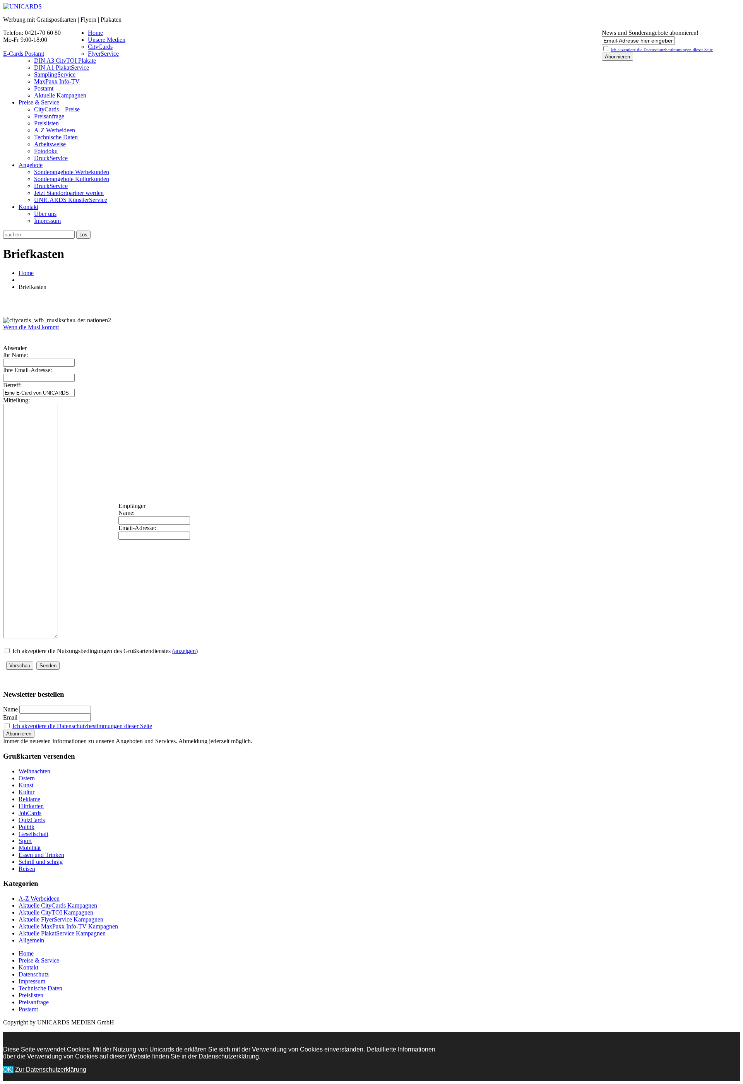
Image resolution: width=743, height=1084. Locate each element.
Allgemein (31, 940)
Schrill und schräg (41, 861)
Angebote (31, 165)
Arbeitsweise (50, 144)
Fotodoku (46, 151)
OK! (8, 1069)
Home (95, 32)
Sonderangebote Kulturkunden (71, 179)
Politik (26, 827)
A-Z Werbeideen (54, 130)
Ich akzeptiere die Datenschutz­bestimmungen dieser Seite (662, 49)
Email (10, 717)
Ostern (27, 778)
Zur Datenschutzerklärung (50, 1069)
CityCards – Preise (57, 109)
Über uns (45, 213)
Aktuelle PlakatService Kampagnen (62, 933)
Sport (25, 841)
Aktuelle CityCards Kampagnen (58, 905)
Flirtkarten (31, 806)
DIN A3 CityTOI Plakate (65, 60)
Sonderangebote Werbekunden (71, 172)
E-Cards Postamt (23, 53)
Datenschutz (34, 974)
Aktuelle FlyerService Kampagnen (61, 919)
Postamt (43, 88)
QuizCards (32, 820)
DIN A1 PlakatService (61, 67)
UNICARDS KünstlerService (70, 200)
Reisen (27, 868)
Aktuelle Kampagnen (60, 95)
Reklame (29, 799)
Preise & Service (39, 102)
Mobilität (30, 848)
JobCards (30, 813)
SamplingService (54, 74)
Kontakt (28, 206)
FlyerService (103, 53)
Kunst (26, 785)
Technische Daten (56, 137)
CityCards (100, 46)
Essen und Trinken (41, 854)
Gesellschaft (33, 834)
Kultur (26, 792)
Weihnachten (34, 771)
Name (10, 709)
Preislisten (46, 123)
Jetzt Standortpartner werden (69, 193)
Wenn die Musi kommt (31, 327)
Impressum (47, 220)
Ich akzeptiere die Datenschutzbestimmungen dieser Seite (82, 726)
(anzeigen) (185, 651)
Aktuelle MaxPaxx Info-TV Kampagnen (68, 926)
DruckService (51, 158)
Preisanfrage (49, 116)
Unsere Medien (106, 39)
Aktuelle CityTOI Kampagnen (56, 912)
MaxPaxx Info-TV (57, 81)
